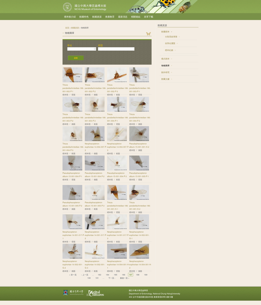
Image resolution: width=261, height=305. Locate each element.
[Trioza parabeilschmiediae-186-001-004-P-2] (139, 111)
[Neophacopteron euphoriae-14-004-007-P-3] (117, 140)
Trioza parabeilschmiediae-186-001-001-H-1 (117, 205)
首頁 (67, 27)
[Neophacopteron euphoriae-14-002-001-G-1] (139, 228)
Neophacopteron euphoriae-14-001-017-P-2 (96, 235)
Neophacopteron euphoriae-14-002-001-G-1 (139, 235)
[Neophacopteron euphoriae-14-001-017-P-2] (95, 228)
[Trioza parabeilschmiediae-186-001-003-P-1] (139, 81)
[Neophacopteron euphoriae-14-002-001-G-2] (72, 258)
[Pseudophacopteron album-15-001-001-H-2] (139, 140)
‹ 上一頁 (84, 274)
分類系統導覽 (171, 36)
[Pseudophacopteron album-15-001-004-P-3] (117, 169)
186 (123, 274)
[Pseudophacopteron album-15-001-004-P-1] (72, 169)
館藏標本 (165, 31)
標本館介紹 (70, 16)
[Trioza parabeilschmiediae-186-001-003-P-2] (72, 111)
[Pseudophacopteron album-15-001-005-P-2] (72, 199)
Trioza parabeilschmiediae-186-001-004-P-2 (140, 117)
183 (99, 274)
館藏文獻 (165, 78)
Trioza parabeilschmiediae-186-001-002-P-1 (73, 88)
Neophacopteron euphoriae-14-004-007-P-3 (118, 146)
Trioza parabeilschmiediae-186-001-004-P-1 (117, 117)
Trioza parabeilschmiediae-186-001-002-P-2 (95, 88)
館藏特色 (84, 16)
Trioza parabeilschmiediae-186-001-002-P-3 (117, 88)
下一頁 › (111, 278)
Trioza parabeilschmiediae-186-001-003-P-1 (140, 88)
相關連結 (135, 16)
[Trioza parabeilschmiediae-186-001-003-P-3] (95, 111)
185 (115, 274)
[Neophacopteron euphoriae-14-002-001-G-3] (95, 258)
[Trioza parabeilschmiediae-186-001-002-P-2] (95, 81)
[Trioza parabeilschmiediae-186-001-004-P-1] (117, 111)
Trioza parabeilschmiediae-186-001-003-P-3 (95, 117)
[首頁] (85, 11)
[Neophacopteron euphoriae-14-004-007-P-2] (95, 140)
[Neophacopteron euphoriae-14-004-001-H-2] (139, 258)
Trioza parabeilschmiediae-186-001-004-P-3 (73, 146)
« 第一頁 (73, 274)
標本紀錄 (169, 50)
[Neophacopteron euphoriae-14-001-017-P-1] (72, 228)
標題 (100, 45)
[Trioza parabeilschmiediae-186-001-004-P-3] (72, 140)
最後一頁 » (124, 278)
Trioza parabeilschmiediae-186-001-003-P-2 (73, 117)
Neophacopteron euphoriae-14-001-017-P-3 (118, 235)
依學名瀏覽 (170, 43)
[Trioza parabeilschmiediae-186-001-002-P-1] (72, 81)
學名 (69, 45)
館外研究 (165, 72)
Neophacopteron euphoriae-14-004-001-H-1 (118, 264)
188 (137, 274)
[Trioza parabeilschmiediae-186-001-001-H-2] (139, 199)
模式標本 (165, 58)
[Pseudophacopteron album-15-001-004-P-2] (95, 169)
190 (89, 278)
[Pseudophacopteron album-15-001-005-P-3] (95, 199)
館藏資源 (97, 16)
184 (107, 274)
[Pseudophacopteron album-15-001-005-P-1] (139, 169)
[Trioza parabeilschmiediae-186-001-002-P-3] (117, 81)
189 (145, 274)
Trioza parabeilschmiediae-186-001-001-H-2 (140, 205)
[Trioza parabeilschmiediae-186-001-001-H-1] (117, 199)
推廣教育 (109, 16)
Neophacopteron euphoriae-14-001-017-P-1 (73, 235)
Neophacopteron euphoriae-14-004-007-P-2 (96, 146)
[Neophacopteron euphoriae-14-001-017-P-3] (117, 228)
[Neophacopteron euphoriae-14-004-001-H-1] (117, 258)
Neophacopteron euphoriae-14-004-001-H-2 (140, 264)
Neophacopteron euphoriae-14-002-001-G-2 (73, 264)
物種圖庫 (165, 65)
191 (97, 278)
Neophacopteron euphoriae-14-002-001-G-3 (95, 264)
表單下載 (148, 16)
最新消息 (122, 16)
